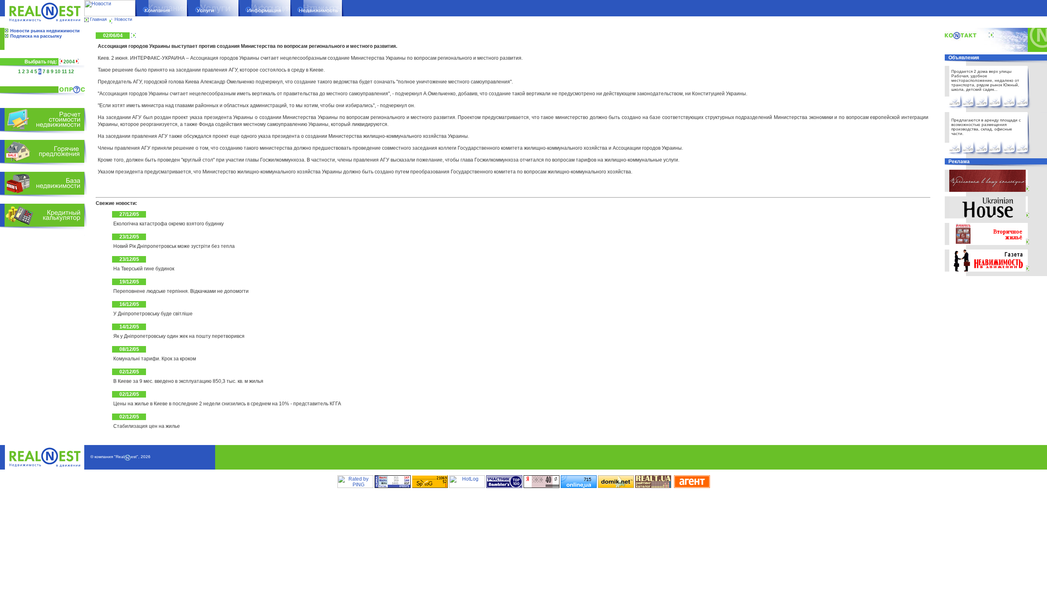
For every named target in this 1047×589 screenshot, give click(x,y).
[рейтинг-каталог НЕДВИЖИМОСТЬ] (653, 486)
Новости (123, 19)
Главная (98, 19)
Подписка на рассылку (36, 36)
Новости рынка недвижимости (45, 30)
